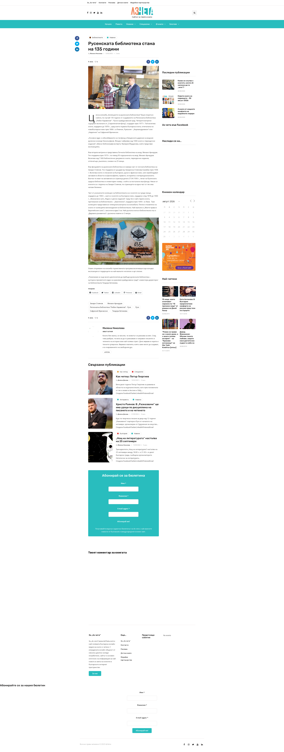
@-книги (159, 24)
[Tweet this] (153, 62)
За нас (95, 673)
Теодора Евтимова (119, 311)
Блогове (173, 24)
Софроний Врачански (99, 311)
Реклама (111, 3)
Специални (145, 24)
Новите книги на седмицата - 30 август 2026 (185, 98)
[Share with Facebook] (148, 62)
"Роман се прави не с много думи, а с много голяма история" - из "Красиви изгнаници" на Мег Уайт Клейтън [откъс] (170, 339)
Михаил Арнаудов (114, 303)
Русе (137, 307)
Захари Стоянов (96, 303)
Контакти (102, 3)
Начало (108, 24)
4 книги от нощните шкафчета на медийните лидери (186, 111)
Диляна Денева (123, 380)
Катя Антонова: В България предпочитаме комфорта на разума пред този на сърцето (187, 304)
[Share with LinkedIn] (157, 62)
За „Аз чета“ (92, 3)
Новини (129, 24)
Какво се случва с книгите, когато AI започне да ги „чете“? (185, 84)
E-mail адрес (123, 508)
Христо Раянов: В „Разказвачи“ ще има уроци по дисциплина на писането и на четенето (137, 407)
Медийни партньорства (139, 3)
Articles (107, 352)
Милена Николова (96, 53)
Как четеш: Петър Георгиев (132, 376)
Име (123, 483)
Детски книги (122, 3)
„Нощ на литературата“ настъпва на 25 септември (136, 440)
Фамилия (123, 496)
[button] (123, 87)
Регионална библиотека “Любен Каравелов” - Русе (110, 307)
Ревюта (119, 24)
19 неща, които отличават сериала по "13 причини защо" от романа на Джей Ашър (170, 304)
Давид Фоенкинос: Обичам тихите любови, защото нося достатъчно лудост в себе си (187, 337)
